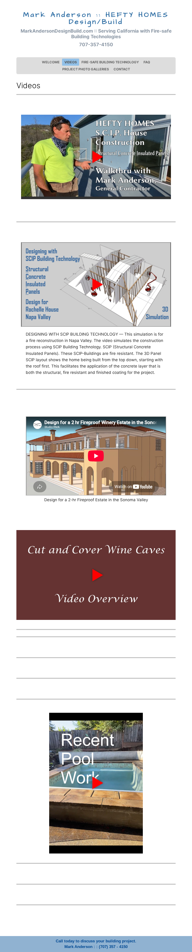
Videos (70, 62)
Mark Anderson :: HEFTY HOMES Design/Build (96, 18)
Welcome (51, 62)
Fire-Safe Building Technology (110, 62)
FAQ (147, 62)
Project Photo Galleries (85, 69)
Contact (122, 69)
